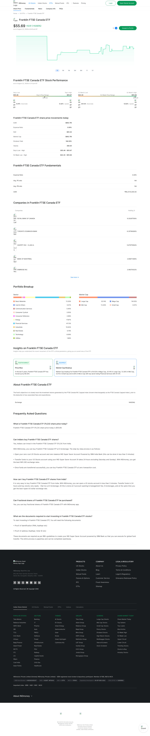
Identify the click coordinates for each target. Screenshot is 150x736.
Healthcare (37, 666)
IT (35, 622)
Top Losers (121, 626)
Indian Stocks (42, 3)
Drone (57, 636)
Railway (36, 652)
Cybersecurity (59, 642)
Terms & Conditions (123, 570)
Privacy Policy (121, 566)
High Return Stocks (103, 636)
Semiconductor (60, 629)
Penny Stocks (101, 629)
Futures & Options (83, 578)
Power (36, 639)
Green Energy (59, 626)
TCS (14, 632)
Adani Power (17, 646)
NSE (31, 685)
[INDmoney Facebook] (14, 582)
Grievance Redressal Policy (126, 578)
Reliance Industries (19, 622)
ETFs (51, 3)
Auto (35, 629)
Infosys (15, 639)
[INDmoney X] (23, 582)
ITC (14, 652)
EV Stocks (58, 622)
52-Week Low (122, 636)
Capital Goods (39, 656)
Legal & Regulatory (123, 574)
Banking (37, 619)
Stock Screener (102, 646)
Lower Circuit (121, 642)
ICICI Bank (16, 636)
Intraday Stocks (122, 652)
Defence (37, 636)
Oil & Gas (37, 662)
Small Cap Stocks (102, 626)
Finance (36, 659)
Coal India (16, 662)
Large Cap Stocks (103, 619)
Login (111, 3)
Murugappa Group (82, 656)
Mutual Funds (59, 3)
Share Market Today (124, 619)
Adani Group (80, 622)
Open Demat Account (127, 3)
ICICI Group (80, 649)
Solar (56, 632)
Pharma (36, 626)
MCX (40, 685)
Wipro (15, 659)
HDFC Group (80, 636)
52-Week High (122, 632)
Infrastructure (38, 642)
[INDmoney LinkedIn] (18, 582)
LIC (14, 656)
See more (74, 277)
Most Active (121, 629)
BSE (35, 685)
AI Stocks (58, 619)
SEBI (26, 685)
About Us (99, 566)
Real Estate (38, 646)
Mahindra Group (81, 639)
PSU (35, 649)
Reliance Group (81, 626)
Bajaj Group (79, 629)
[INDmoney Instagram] (31, 582)
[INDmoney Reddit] (35, 582)
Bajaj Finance (17, 642)
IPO (68, 3)
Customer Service (103, 578)
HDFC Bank (17, 626)
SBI (14, 629)
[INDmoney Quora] (39, 582)
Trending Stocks (122, 646)
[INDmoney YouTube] (27, 582)
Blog (97, 570)
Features (76, 3)
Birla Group (79, 632)
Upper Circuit (121, 639)
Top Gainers (121, 622)
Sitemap (99, 586)
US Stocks (31, 3)
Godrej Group (80, 646)
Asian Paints (17, 666)
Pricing (83, 3)
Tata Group (79, 619)
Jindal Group (80, 652)
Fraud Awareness (102, 582)
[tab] (20, 608)
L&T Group (79, 642)
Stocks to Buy (122, 649)
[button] (114, 28)
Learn (98, 574)
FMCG (36, 632)
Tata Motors (17, 619)
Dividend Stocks (102, 632)
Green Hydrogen (60, 639)
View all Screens (102, 642)
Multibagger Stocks (103, 639)
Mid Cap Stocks (102, 622)
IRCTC (15, 649)
